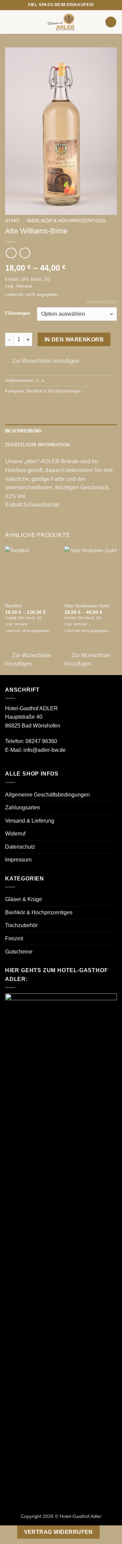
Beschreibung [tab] (23, 430)
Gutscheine (19, 952)
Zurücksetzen (102, 302)
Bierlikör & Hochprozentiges (66, 220)
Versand (24, 286)
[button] (9, 22)
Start (12, 220)
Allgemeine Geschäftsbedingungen (47, 795)
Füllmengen (17, 313)
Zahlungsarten (22, 807)
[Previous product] (24, 253)
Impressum (18, 860)
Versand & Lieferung (29, 821)
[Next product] (11, 253)
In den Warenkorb (74, 339)
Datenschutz (20, 847)
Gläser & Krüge (23, 899)
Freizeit (14, 938)
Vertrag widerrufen (58, 1532)
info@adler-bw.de (44, 750)
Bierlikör (13, 605)
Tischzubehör (21, 925)
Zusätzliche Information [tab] (37, 444)
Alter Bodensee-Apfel (87, 605)
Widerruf (15, 833)
